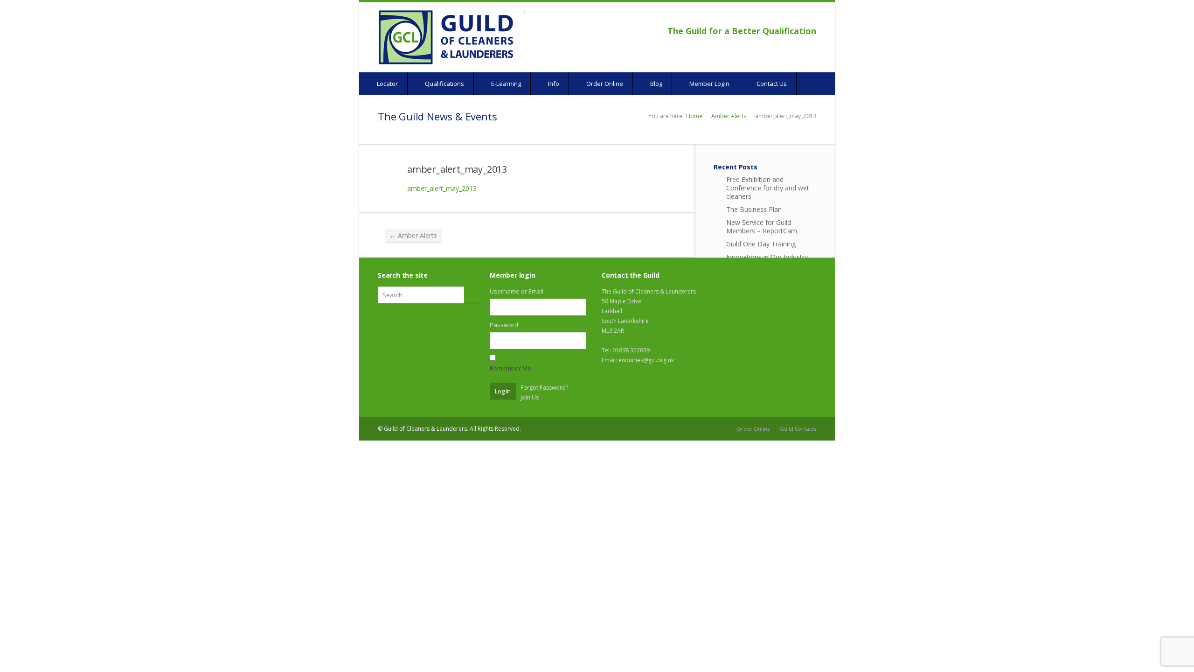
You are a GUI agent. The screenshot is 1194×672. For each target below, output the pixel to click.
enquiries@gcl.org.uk (646, 360)
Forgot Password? (544, 388)
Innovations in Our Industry (767, 256)
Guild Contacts (798, 428)
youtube (797, 17)
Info (553, 83)
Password (504, 325)
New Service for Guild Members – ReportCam (761, 226)
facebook (786, 17)
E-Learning (505, 83)
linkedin (810, 17)
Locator (386, 83)
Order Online (604, 83)
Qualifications (443, 83)
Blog (655, 83)
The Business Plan (754, 209)
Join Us (530, 397)
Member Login (708, 83)
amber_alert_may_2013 (457, 169)
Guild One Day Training (761, 243)
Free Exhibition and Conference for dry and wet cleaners (767, 188)
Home (694, 116)
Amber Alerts (728, 116)
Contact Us (771, 83)
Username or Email (516, 291)
